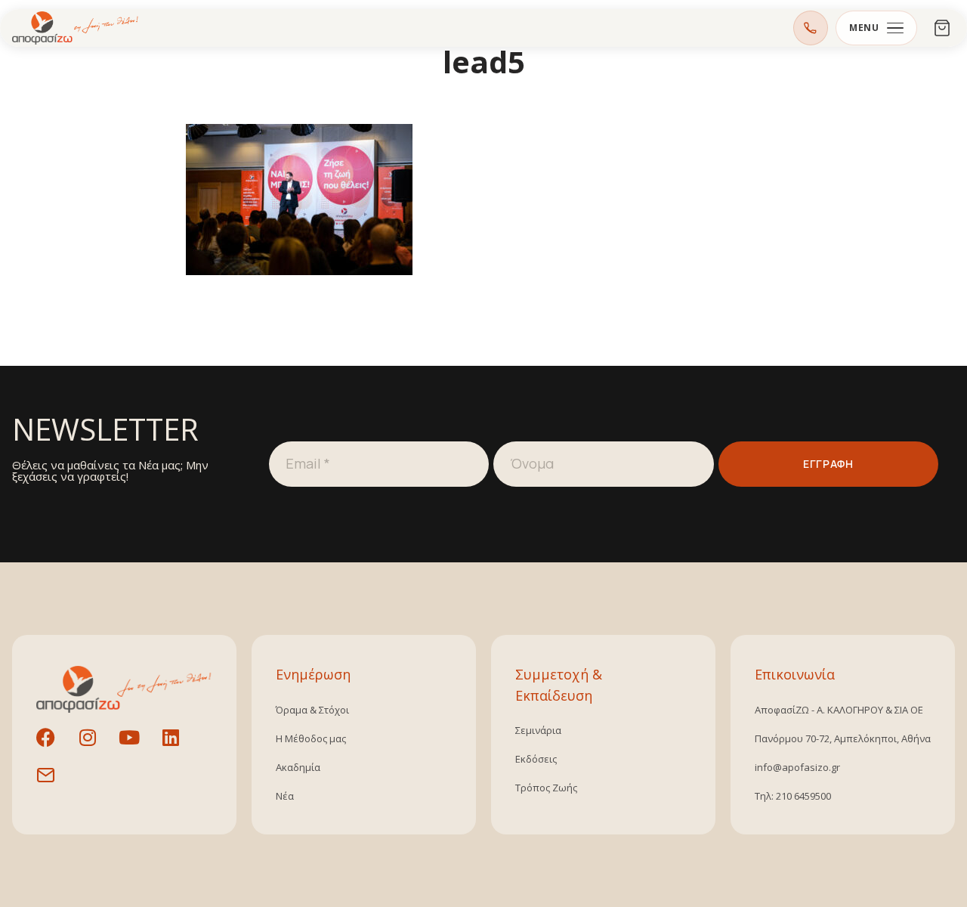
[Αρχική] (75, 28)
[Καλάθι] (942, 28)
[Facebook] (55, 747)
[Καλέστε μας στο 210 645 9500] (810, 28)
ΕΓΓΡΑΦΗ (828, 464)
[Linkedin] (180, 747)
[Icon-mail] (55, 784)
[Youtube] (138, 747)
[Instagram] (97, 747)
